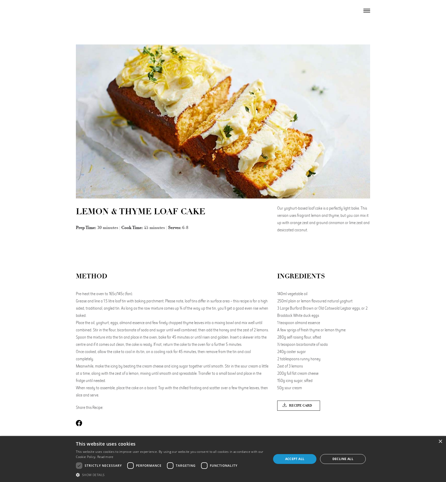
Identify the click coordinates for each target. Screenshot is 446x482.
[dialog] (223, 459)
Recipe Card (300, 405)
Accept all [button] (295, 459)
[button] (170, 475)
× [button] (440, 441)
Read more (105, 457)
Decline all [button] (342, 459)
